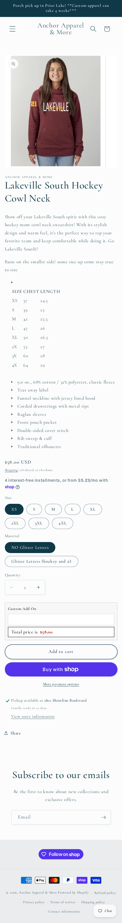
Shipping (11, 470)
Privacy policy (34, 902)
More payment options (61, 684)
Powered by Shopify (73, 893)
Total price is (32, 632)
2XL (15, 523)
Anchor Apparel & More (38, 893)
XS (14, 509)
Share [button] (15, 733)
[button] (12, 29)
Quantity (12, 575)
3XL (39, 523)
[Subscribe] (103, 817)
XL (93, 509)
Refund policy (105, 893)
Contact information (64, 911)
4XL (62, 523)
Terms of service (62, 902)
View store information (33, 716)
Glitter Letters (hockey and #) (41, 561)
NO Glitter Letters (30, 547)
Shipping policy (93, 902)
